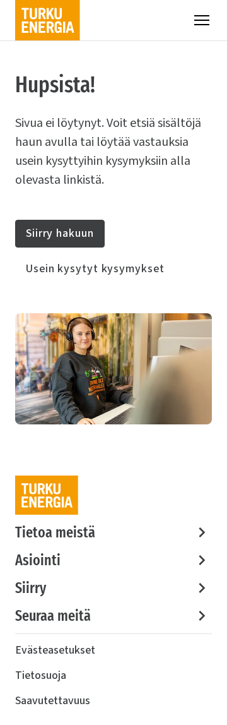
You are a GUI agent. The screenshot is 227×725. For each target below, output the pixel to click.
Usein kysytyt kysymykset (95, 269)
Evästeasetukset (55, 650)
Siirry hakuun (60, 233)
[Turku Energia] (47, 20)
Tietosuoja (40, 675)
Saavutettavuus (52, 701)
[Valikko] (202, 20)
